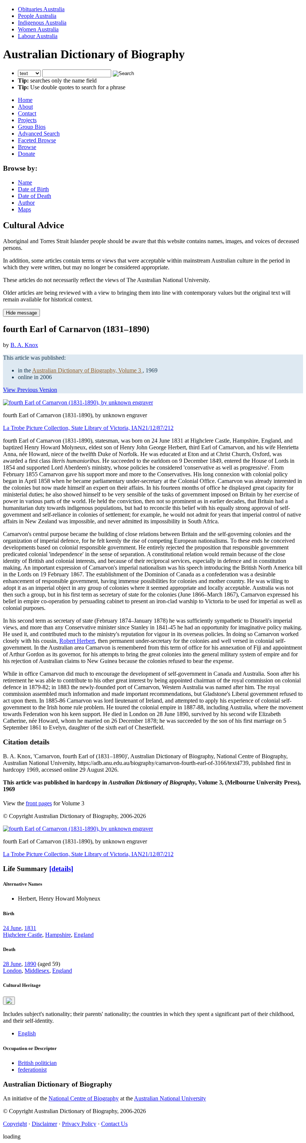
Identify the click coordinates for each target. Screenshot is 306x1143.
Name (25, 182)
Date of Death (34, 196)
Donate (26, 154)
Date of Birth (33, 189)
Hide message (21, 313)
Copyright (15, 1124)
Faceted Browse (37, 140)
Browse (27, 147)
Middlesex (37, 970)
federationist (32, 1069)
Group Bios (32, 127)
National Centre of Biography (84, 1098)
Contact (27, 113)
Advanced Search (39, 133)
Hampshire (58, 935)
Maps (24, 209)
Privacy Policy (79, 1124)
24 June (12, 928)
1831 (30, 928)
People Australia (37, 16)
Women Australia (38, 29)
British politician (37, 1063)
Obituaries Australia (41, 9)
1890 (30, 964)
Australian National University (170, 1098)
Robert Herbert (77, 641)
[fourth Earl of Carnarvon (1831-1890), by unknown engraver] (78, 402)
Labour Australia (37, 36)
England (84, 935)
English (27, 1033)
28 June (12, 964)
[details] (61, 869)
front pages (39, 803)
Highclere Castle (22, 935)
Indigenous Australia (42, 22)
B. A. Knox (24, 345)
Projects (27, 120)
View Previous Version (30, 390)
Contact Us (114, 1124)
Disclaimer (44, 1124)
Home (25, 100)
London (12, 970)
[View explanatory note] (9, 1001)
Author (26, 202)
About (25, 106)
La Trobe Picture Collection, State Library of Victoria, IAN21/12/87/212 (88, 428)
